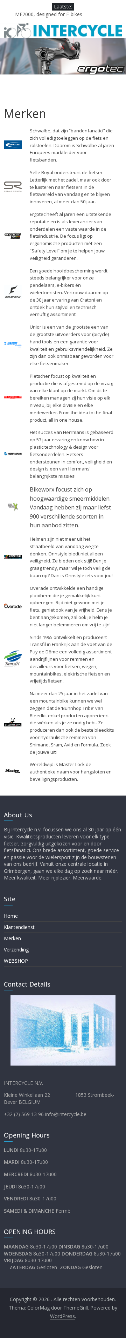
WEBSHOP (16, 960)
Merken (12, 938)
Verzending (16, 949)
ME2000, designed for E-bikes (48, 14)
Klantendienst (19, 927)
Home (11, 915)
